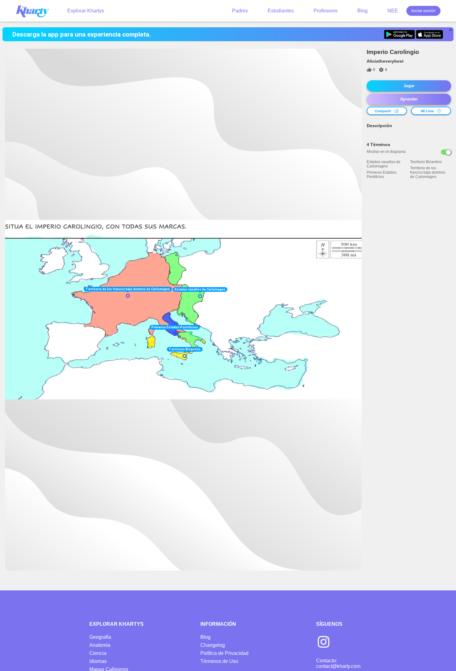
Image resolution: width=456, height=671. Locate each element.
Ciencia (97, 653)
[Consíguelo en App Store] (429, 34)
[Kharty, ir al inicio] (35, 10)
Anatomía (99, 645)
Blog (362, 10)
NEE (392, 10)
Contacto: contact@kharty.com (338, 663)
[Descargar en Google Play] (399, 34)
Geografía (100, 637)
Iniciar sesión (423, 10)
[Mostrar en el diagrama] (446, 152)
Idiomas (98, 661)
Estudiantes (281, 10)
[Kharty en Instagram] (323, 642)
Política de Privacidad (224, 653)
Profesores (326, 10)
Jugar (409, 85)
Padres (240, 10)
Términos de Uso (219, 661)
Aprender (409, 99)
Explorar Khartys (85, 10)
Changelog (212, 645)
